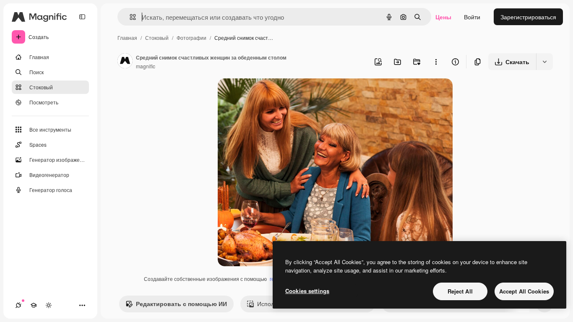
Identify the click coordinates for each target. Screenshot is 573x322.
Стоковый (157, 37)
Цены (443, 17)
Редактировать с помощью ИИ (181, 303)
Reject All (460, 291)
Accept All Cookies (524, 291)
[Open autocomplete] (129, 17)
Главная (127, 37)
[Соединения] (18, 305)
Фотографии (191, 37)
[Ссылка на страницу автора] (125, 61)
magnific (145, 66)
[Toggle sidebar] (82, 16)
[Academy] (33, 305)
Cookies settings (307, 291)
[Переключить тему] (48, 305)
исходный (274, 94)
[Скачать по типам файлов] (544, 61)
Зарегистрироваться (528, 17)
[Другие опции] (435, 61)
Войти (472, 17)
